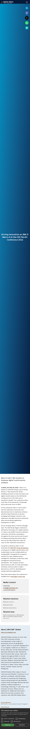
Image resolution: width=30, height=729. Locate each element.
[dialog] (15, 718)
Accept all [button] (7, 725)
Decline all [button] (22, 725)
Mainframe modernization (10, 607)
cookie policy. (4, 715)
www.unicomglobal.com (8, 632)
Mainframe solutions (8, 601)
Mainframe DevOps (8, 604)
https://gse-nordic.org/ (17, 576)
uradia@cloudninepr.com (10, 588)
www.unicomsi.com (5, 706)
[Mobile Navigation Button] (27, 2)
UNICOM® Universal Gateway (19, 548)
